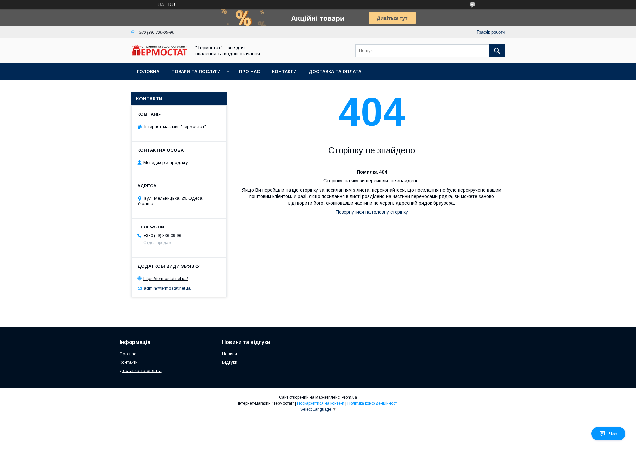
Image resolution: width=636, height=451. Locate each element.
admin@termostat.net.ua (167, 288)
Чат (613, 433)
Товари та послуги (196, 71)
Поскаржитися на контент (320, 403)
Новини (229, 353)
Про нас (249, 71)
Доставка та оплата (335, 71)
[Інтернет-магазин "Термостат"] (159, 54)
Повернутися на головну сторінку (372, 212)
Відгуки (229, 362)
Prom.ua (349, 397)
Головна (148, 71)
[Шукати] (497, 50)
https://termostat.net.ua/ (165, 278)
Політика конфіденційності (372, 403)
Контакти (284, 71)
